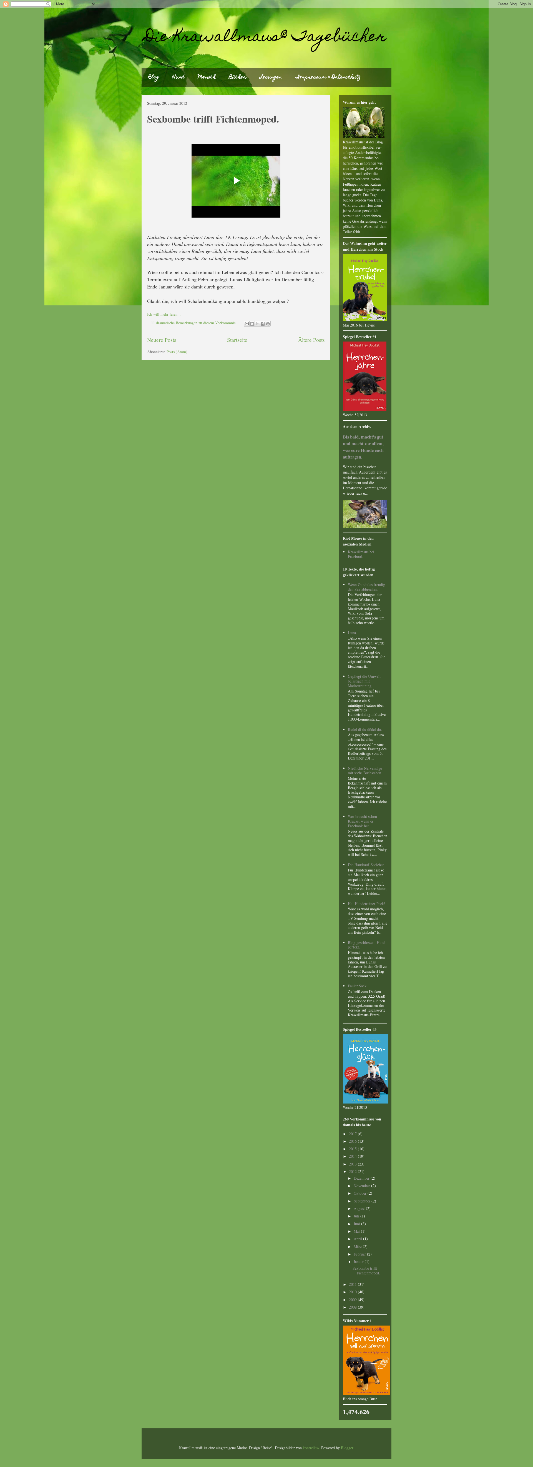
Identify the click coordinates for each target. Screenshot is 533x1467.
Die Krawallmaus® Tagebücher (265, 38)
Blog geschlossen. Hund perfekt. (366, 945)
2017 (353, 1133)
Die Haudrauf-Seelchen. (367, 864)
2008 (353, 1307)
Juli (357, 1216)
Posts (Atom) (177, 351)
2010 (353, 1291)
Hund (178, 77)
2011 (353, 1284)
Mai (357, 1231)
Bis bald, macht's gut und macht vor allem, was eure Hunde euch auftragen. (363, 447)
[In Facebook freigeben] (262, 324)
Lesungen (271, 77)
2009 (353, 1299)
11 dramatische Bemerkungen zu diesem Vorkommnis (193, 322)
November (362, 1185)
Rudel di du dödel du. (365, 729)
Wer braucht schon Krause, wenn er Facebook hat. (362, 821)
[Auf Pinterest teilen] (268, 324)
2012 (353, 1171)
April (358, 1238)
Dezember (362, 1178)
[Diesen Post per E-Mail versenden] (247, 324)
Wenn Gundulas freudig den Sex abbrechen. (366, 587)
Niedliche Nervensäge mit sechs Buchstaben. (365, 771)
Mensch (207, 77)
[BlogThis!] (252, 324)
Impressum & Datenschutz (328, 77)
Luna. (352, 632)
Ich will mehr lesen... (164, 314)
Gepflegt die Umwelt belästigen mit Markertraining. (364, 681)
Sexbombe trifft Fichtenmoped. (213, 118)
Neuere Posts (161, 339)
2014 (353, 1156)
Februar (360, 1254)
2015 (353, 1148)
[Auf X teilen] (257, 324)
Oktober (361, 1193)
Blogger (347, 1447)
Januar (359, 1261)
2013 (353, 1164)
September (362, 1201)
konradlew (311, 1447)
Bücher (237, 77)
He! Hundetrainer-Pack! (366, 903)
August (360, 1208)
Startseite (237, 339)
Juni (357, 1223)
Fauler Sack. (358, 985)
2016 (353, 1141)
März (358, 1246)
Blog (153, 77)
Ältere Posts (311, 339)
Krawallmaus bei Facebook (361, 554)
